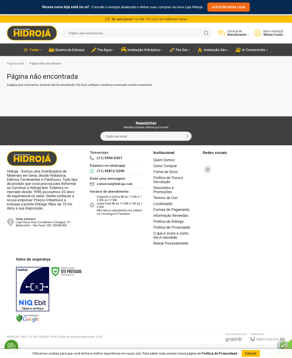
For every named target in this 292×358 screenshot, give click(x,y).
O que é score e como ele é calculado (170, 235)
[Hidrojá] (32, 33)
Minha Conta (273, 34)
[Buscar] (206, 33)
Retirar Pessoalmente (170, 243)
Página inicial (15, 63)
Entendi (250, 353)
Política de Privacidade (171, 227)
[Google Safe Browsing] (27, 318)
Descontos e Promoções (163, 190)
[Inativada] (32, 289)
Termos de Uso (165, 198)
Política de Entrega (168, 221)
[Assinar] (187, 136)
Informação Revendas (170, 215)
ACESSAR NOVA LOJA (228, 7)
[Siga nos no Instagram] (207, 169)
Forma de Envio (165, 172)
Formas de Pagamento (171, 209)
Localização (162, 204)
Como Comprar (165, 166)
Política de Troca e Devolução (168, 180)
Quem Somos (164, 160)
